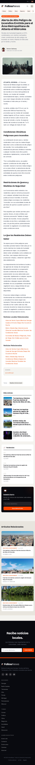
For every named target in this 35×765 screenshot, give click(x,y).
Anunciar (3, 750)
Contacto (4, 741)
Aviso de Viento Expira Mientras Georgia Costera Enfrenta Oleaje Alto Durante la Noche (18, 323)
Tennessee (4, 689)
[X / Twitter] (2, 674)
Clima (16, 11)
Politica (3, 715)
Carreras (3, 747)
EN (27, 1)
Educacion (4, 730)
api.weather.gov (9, 372)
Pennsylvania (5, 701)
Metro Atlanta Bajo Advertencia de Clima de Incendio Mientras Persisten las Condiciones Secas (19, 330)
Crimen (4, 11)
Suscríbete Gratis (17, 508)
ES (32, 1)
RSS (20, 760)
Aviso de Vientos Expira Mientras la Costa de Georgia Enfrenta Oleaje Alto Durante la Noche (18, 351)
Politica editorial (12, 760)
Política (10, 11)
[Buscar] (27, 6)
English (25, 760)
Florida (3, 695)
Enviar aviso (4, 744)
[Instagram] (10, 674)
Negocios (22, 11)
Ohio (2, 692)
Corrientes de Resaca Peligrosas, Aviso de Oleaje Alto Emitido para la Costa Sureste (18, 338)
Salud (28, 11)
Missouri (3, 704)
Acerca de (4, 738)
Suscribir (28, 650)
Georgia (3, 683)
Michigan (4, 698)
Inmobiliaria (4, 724)
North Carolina (5, 686)
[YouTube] (14, 674)
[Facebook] (6, 674)
